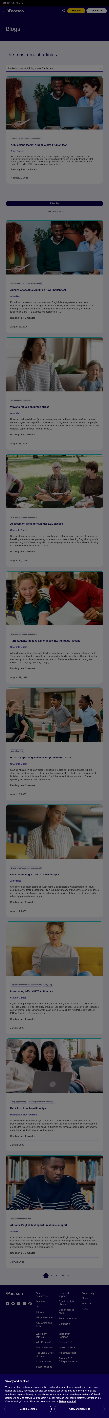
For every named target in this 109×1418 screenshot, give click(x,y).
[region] (54, 1396)
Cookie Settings (28, 1409)
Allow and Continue (79, 1409)
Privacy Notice (67, 1401)
